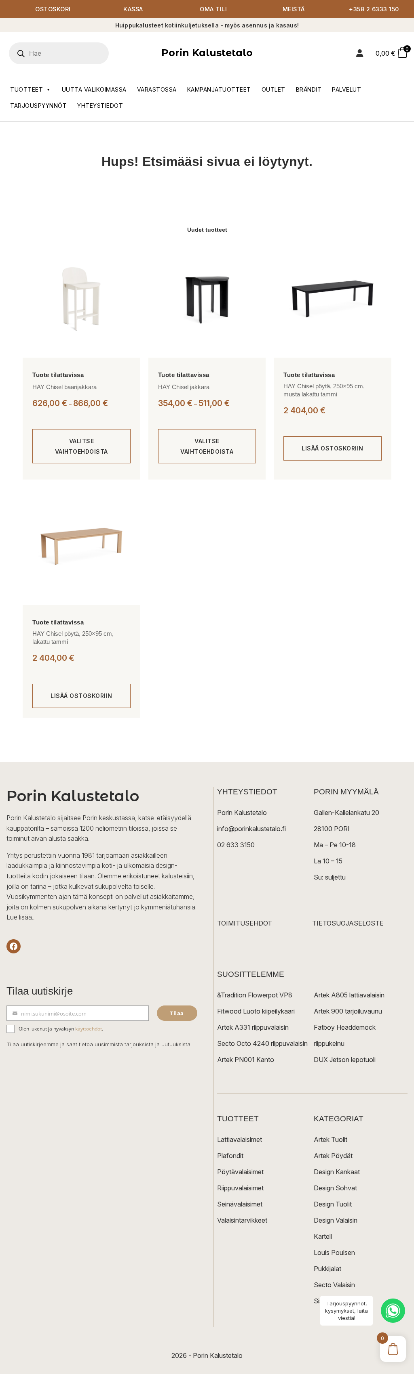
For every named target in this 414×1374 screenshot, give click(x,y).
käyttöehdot (88, 1028)
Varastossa (157, 89)
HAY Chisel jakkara (183, 386)
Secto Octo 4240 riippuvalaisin (262, 1043)
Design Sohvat (335, 1188)
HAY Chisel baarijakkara (64, 386)
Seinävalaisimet (239, 1204)
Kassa (133, 9)
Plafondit (230, 1156)
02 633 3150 (236, 845)
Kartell (323, 1236)
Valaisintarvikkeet (242, 1220)
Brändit (309, 89)
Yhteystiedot (100, 105)
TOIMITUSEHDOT (244, 923)
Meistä (294, 9)
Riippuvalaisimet (240, 1188)
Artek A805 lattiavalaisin (349, 995)
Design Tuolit (333, 1204)
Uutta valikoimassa (94, 89)
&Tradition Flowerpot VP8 (254, 995)
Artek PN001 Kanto (245, 1060)
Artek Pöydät (333, 1156)
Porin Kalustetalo (207, 53)
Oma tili (213, 9)
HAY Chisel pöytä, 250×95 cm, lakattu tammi (73, 637)
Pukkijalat (327, 1269)
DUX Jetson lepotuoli (345, 1060)
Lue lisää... (21, 917)
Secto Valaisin (334, 1285)
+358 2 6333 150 (374, 9)
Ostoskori (53, 9)
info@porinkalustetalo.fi (251, 829)
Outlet (273, 89)
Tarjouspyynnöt (38, 105)
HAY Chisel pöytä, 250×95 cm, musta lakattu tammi (324, 390)
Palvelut (346, 89)
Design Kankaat (337, 1172)
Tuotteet (26, 89)
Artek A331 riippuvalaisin (253, 1027)
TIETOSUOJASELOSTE (348, 923)
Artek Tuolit (330, 1139)
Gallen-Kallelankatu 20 (346, 812)
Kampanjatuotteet (219, 89)
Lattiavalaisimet (239, 1139)
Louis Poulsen (334, 1252)
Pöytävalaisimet (240, 1172)
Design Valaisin (335, 1220)
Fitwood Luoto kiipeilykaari (256, 1011)
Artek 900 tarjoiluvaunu (348, 1011)
